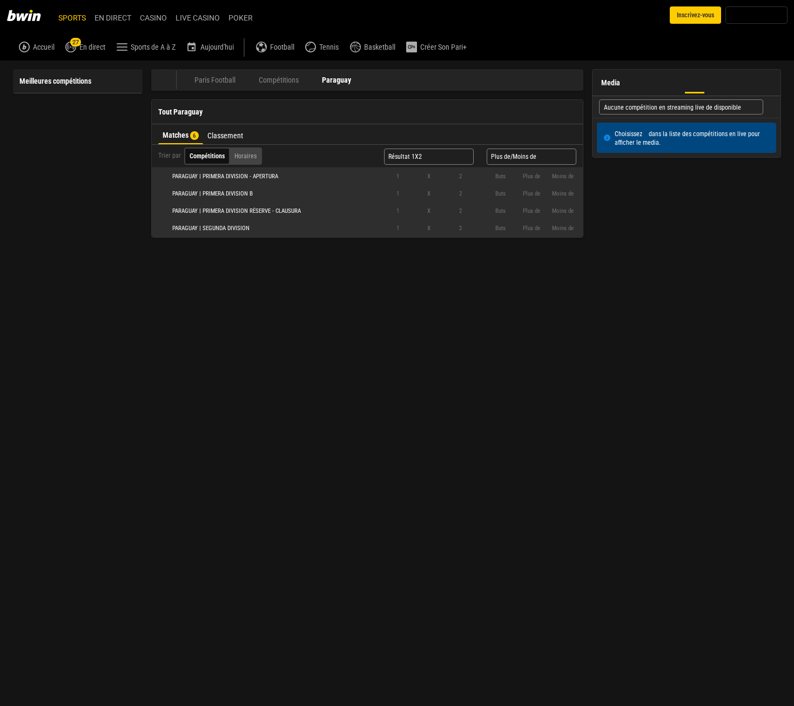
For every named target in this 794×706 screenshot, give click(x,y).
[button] (367, 176)
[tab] (180, 134)
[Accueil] (30, 15)
